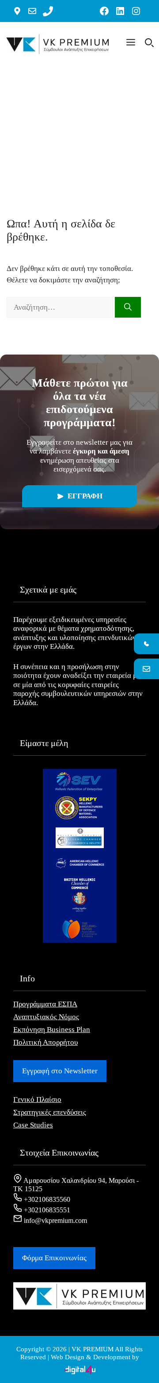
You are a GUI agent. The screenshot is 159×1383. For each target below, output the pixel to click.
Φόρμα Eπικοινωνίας (54, 1258)
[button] (130, 44)
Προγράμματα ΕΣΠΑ (45, 1004)
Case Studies (33, 1125)
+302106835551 (46, 1210)
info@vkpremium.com (54, 1220)
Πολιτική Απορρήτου (45, 1042)
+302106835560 (46, 1199)
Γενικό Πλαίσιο (37, 1099)
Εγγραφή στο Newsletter (60, 1071)
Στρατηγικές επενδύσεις (49, 1112)
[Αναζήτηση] (128, 307)
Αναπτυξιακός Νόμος (46, 1017)
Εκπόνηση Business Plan (51, 1029)
